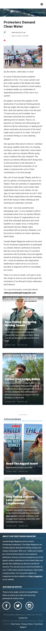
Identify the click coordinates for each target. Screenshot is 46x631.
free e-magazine (35, 576)
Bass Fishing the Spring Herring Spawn (20, 323)
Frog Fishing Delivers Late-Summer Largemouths (20, 500)
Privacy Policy (27, 624)
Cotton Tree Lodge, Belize (22, 379)
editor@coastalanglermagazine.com (20, 293)
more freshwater (30, 301)
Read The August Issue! (22, 463)
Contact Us (23, 618)
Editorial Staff (10, 345)
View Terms (15, 624)
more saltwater (29, 358)
